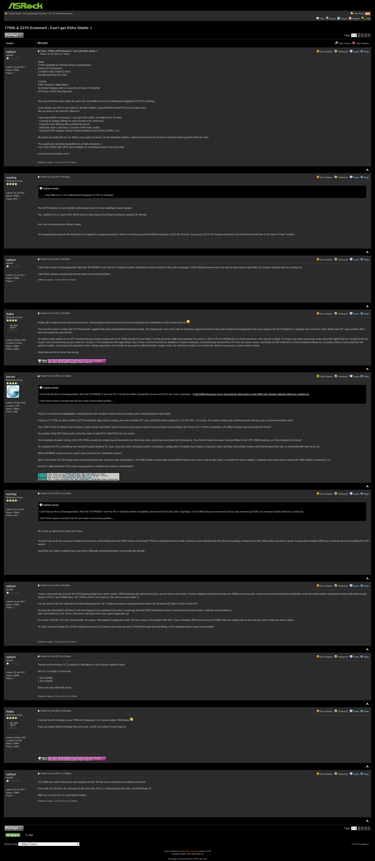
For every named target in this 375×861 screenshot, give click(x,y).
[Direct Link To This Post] (39, 51)
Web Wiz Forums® (190, 851)
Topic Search (344, 43)
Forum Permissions (360, 844)
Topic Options (362, 43)
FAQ (322, 18)
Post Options (326, 51)
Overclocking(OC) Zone (34, 13)
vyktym (11, 51)
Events (344, 18)
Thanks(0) (342, 51)
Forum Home (14, 13)
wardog (11, 177)
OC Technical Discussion (61, 13)
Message (43, 42)
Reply (366, 51)
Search (332, 18)
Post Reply (12, 35)
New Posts (359, 13)
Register (356, 18)
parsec (11, 376)
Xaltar (10, 314)
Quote (356, 51)
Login (367, 18)
